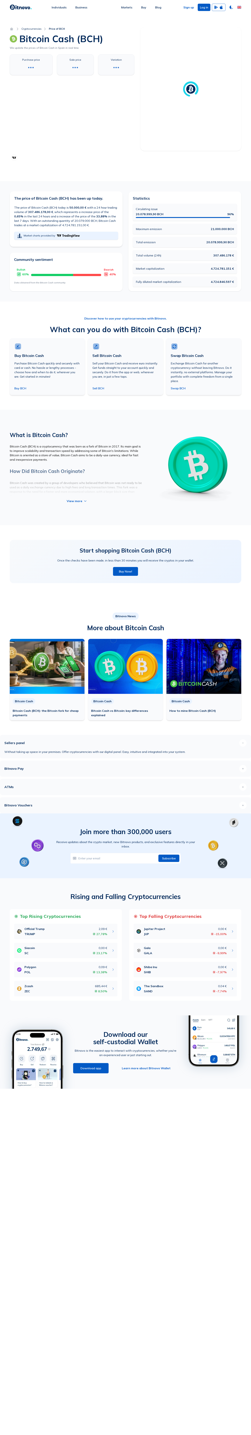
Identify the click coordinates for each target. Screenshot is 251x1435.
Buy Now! (125, 571)
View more (74, 501)
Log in (204, 7)
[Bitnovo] (21, 7)
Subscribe (169, 858)
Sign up (188, 7)
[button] (239, 7)
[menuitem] (59, 7)
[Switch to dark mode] (231, 7)
